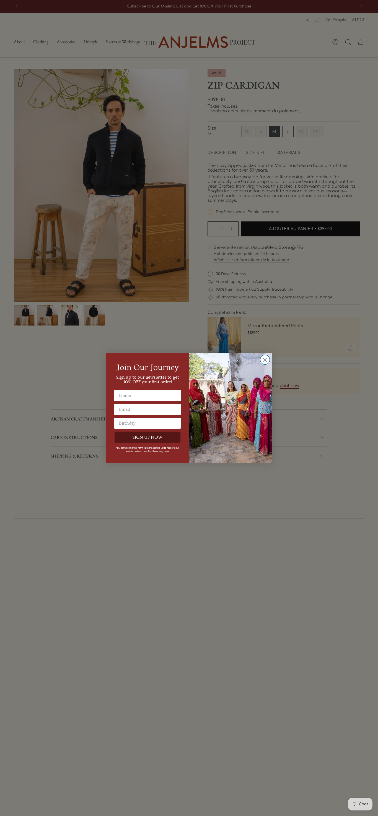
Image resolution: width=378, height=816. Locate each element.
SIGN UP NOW (147, 437)
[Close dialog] (265, 360)
